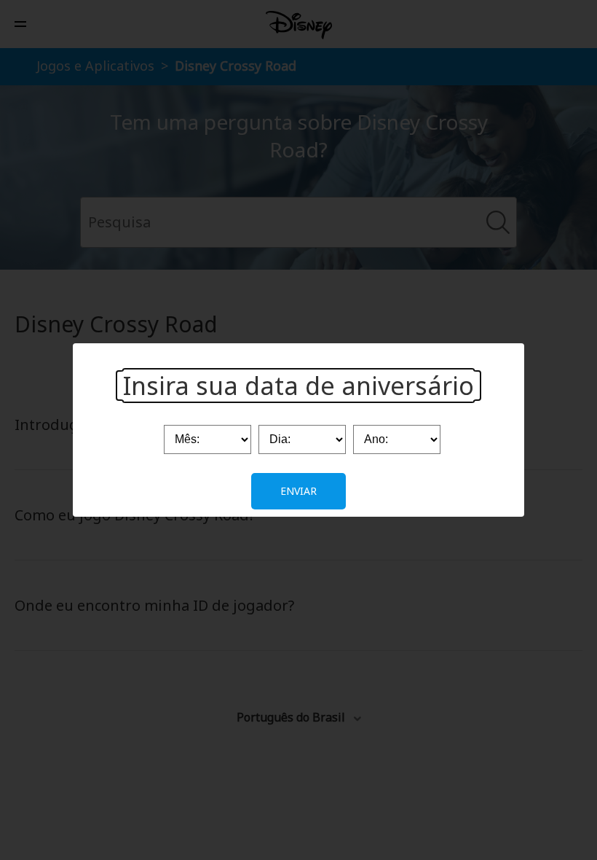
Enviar (298, 491)
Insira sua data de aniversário (298, 385)
